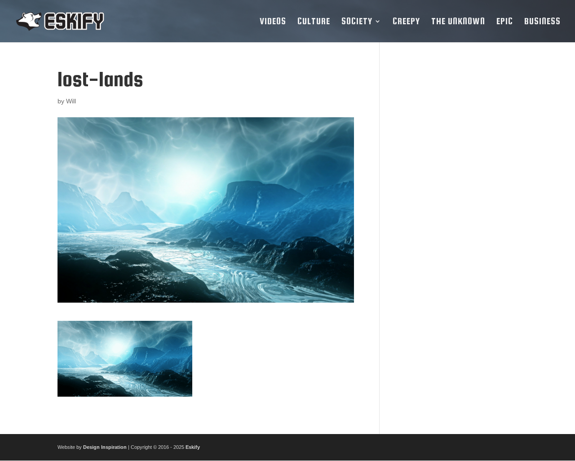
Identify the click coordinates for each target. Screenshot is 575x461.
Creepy (406, 22)
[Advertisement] (455, 202)
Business (542, 22)
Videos (273, 22)
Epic (504, 22)
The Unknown (458, 22)
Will (71, 101)
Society (356, 22)
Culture (313, 22)
